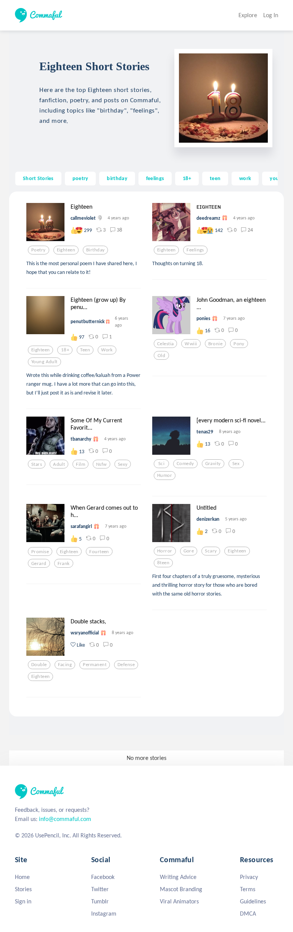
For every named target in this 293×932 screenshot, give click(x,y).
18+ (187, 178)
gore (189, 551)
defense (126, 664)
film (80, 464)
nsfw (101, 464)
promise (40, 551)
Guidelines (253, 901)
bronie (215, 343)
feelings (155, 178)
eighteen (66, 250)
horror (164, 551)
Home (22, 876)
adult (59, 464)
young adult (44, 361)
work (245, 178)
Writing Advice (178, 876)
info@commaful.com (65, 819)
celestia (165, 343)
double (39, 664)
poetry (80, 178)
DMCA (248, 913)
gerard (39, 563)
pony (239, 343)
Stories (23, 889)
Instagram (103, 913)
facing (65, 664)
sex (236, 463)
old (161, 355)
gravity (213, 463)
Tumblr (100, 901)
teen (215, 178)
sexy (123, 464)
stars (36, 464)
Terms (247, 889)
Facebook (102, 876)
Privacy (249, 876)
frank (64, 563)
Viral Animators (179, 901)
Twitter (100, 889)
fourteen (99, 551)
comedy (185, 463)
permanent (94, 664)
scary (211, 551)
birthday (117, 178)
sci (161, 463)
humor (164, 475)
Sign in (23, 901)
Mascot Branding (181, 889)
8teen (163, 562)
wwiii (191, 343)
